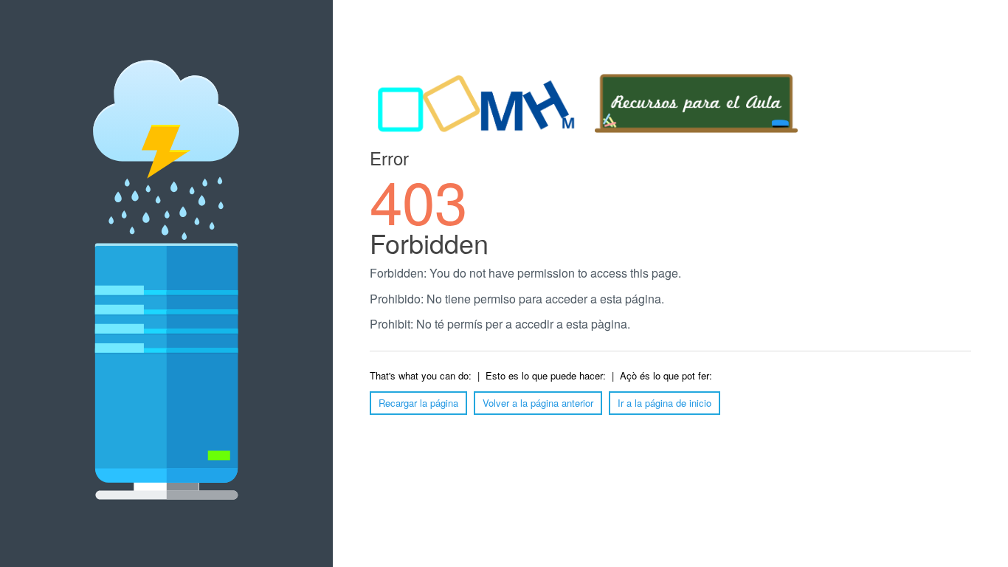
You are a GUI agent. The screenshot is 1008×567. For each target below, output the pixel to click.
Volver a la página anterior (538, 403)
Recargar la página (418, 403)
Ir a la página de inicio (664, 403)
